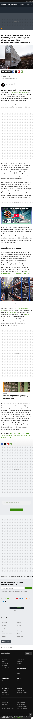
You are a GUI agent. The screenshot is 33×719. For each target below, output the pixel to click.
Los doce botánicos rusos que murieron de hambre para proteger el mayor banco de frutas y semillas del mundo (16, 396)
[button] (11, 84)
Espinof (18, 673)
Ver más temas (6, 641)
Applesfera (4, 665)
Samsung (19, 631)
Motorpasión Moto (21, 683)
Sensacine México (21, 704)
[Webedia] (29, 1)
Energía (4, 628)
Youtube (17, 598)
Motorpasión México (22, 708)
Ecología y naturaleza (12, 441)
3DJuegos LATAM (21, 702)
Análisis (19, 622)
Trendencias (5, 690)
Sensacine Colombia (22, 706)
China (4, 28)
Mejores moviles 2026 (17, 576)
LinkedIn (3, 601)
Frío (12, 28)
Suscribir (28, 588)
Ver (17, 510)
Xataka (3, 661)
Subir (27, 653)
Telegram (23, 598)
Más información (18, 717)
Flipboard (19, 71)
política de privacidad (22, 591)
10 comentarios (7, 71)
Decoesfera (4, 692)
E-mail (22, 71)
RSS (26, 598)
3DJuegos (19, 661)
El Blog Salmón (20, 690)
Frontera (17, 28)
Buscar (30, 647)
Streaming (4, 622)
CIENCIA (22, 5)
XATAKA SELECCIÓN (13, 5)
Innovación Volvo (19, 15)
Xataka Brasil (5, 704)
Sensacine (19, 671)
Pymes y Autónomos (22, 692)
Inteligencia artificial (7, 633)
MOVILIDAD (29, 5)
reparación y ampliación (20, 92)
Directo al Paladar (6, 680)
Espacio (4, 625)
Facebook (13, 71)
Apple (3, 631)
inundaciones (11, 312)
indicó (27, 314)
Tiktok (6, 601)
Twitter (16, 71)
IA (8, 28)
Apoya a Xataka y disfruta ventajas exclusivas (16, 610)
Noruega (23, 441)
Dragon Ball (24, 28)
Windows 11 (20, 636)
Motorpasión (20, 680)
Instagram (20, 598)
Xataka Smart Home (6, 667)
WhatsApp (8, 598)
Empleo (4, 636)
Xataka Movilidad (21, 628)
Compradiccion (5, 694)
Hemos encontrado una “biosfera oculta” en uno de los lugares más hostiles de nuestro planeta (15, 435)
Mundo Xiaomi (5, 670)
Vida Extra (19, 663)
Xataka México (5, 702)
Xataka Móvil (5, 663)
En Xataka (5, 393)
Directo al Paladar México (8, 708)
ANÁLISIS (3, 5)
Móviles (19, 625)
